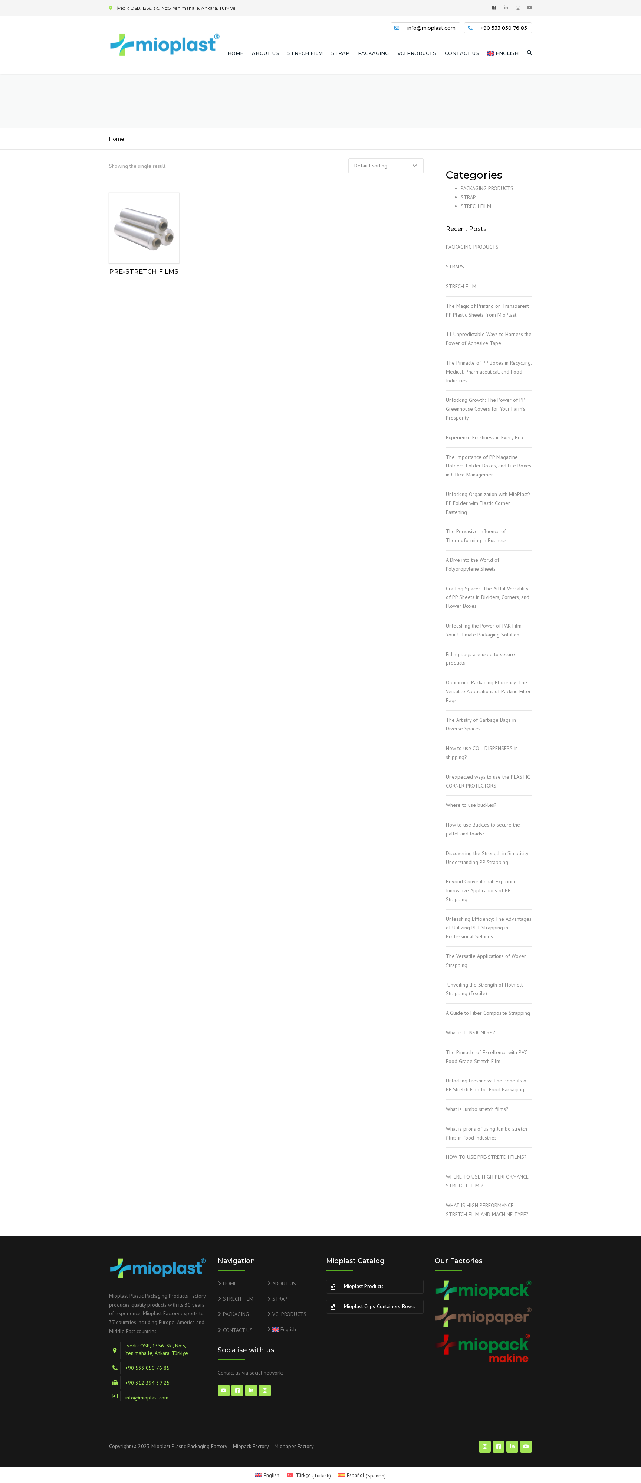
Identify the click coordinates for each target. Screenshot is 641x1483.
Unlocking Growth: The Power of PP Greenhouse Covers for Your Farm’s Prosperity (485, 409)
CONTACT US (462, 53)
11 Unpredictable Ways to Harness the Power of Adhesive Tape (489, 338)
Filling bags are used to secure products (480, 658)
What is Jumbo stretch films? (478, 1109)
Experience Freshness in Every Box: (486, 437)
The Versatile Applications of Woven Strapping (486, 960)
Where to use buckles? (472, 805)
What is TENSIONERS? (471, 1032)
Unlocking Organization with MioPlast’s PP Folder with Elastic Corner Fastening (488, 503)
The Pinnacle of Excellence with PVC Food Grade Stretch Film (486, 1057)
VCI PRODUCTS (416, 53)
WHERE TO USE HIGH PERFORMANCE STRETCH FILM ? (487, 1181)
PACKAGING (373, 53)
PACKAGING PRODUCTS (487, 188)
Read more (144, 226)
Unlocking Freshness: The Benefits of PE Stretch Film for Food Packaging (487, 1085)
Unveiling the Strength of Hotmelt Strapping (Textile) (484, 989)
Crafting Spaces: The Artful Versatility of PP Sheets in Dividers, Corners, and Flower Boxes (487, 597)
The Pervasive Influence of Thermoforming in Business (477, 536)
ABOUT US (265, 53)
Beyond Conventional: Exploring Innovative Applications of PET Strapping (481, 890)
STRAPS (455, 266)
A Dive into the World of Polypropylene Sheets (472, 564)
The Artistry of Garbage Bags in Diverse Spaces (481, 724)
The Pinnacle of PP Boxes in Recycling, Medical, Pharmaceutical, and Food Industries (489, 371)
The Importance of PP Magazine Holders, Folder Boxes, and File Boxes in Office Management (488, 466)
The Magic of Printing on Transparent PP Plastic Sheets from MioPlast (487, 310)
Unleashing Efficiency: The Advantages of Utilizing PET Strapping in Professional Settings (489, 928)
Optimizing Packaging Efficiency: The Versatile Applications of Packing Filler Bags (488, 691)
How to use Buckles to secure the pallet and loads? (483, 829)
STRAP (340, 53)
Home (116, 139)
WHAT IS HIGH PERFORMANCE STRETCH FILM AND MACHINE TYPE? (489, 1210)
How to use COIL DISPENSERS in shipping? (482, 752)
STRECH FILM (305, 53)
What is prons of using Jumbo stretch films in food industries (486, 1133)
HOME (235, 53)
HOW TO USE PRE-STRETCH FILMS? (488, 1157)
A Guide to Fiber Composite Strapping (489, 1013)
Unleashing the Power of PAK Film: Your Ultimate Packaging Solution (484, 630)
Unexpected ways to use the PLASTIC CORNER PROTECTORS (488, 781)
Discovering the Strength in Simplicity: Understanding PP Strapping (487, 858)
